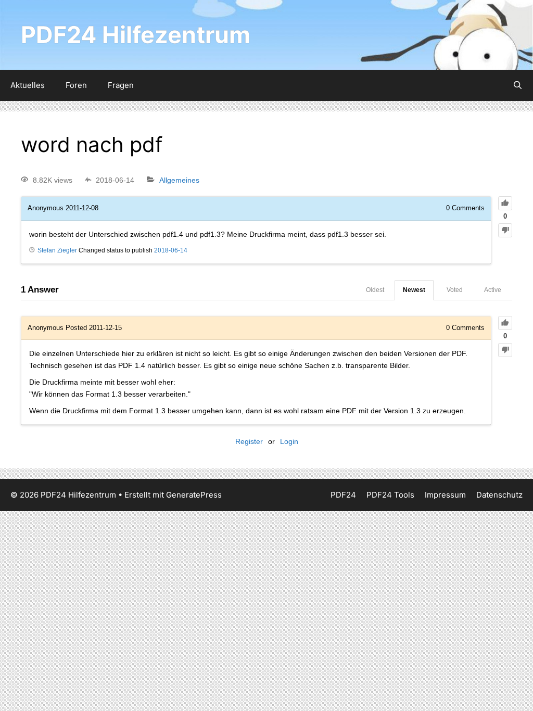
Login (289, 441)
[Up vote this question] (505, 203)
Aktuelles (27, 85)
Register (249, 441)
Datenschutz (499, 495)
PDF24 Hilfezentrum (135, 34)
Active (492, 290)
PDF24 (343, 495)
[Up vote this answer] (505, 323)
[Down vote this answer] (505, 350)
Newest (414, 290)
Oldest (375, 290)
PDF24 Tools (390, 495)
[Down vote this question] (505, 230)
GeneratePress (194, 495)
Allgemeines (179, 180)
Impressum (445, 495)
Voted (455, 290)
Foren (76, 85)
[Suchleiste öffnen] (517, 85)
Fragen (121, 85)
